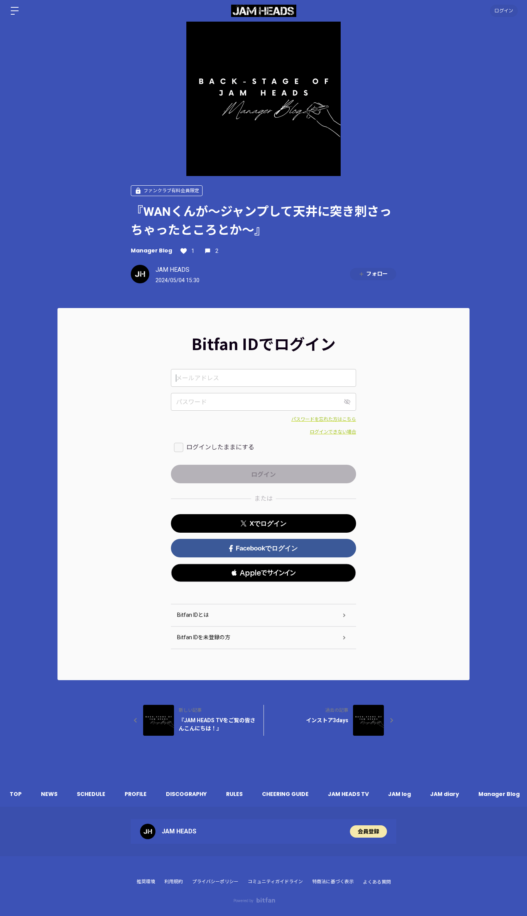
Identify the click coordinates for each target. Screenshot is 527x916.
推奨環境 (146, 881)
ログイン (504, 10)
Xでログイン (268, 523)
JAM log (399, 794)
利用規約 (173, 881)
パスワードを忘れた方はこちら (323, 419)
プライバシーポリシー (215, 881)
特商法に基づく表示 (333, 881)
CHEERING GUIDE (285, 794)
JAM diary (444, 794)
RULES (234, 794)
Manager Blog (151, 250)
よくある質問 (377, 882)
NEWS (49, 794)
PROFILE (136, 794)
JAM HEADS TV (348, 794)
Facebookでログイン (267, 548)
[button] (263, 573)
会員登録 (368, 831)
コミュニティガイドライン (275, 881)
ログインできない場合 (333, 432)
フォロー (377, 274)
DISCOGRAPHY (186, 794)
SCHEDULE (91, 794)
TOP (16, 794)
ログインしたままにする (220, 447)
